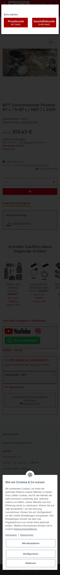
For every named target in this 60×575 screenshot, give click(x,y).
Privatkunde (16, 22)
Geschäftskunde (44, 22)
